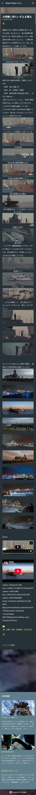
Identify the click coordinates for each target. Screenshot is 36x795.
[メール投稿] (3, 627)
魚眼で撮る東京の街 (8, 752)
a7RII (8, 629)
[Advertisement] (18, 671)
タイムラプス (27, 629)
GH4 (13, 629)
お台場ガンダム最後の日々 (10, 717)
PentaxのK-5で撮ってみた (10, 771)
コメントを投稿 (8, 645)
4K (4, 629)
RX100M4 (19, 629)
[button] (3, 23)
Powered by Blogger (19, 792)
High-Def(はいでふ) (13, 3)
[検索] (33, 3)
